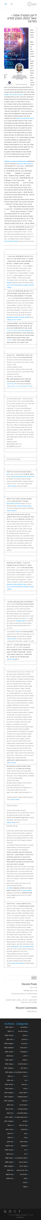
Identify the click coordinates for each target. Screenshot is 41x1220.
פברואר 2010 (9, 1150)
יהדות (25, 1076)
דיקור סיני (34, 997)
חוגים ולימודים (22, 1064)
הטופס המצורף (20, 621)
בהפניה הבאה (15, 799)
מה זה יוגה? (33, 987)
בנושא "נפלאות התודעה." (14, 330)
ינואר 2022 (9, 1039)
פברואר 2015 (9, 1084)
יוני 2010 (10, 1137)
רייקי (25, 1150)
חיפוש (34, 978)
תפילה (25, 1182)
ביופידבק (24, 1039)
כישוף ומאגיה (23, 1092)
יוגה (26, 1080)
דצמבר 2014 (9, 1088)
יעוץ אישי (24, 1084)
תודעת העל (23, 1174)
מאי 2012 (10, 1105)
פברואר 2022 (9, 1035)
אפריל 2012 (9, 1109)
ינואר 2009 (9, 1178)
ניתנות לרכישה (12, 486)
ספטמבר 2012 (8, 1101)
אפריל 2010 (9, 1146)
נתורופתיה (24, 1129)
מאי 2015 (10, 1080)
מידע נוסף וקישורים (21, 1117)
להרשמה (9, 340)
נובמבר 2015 (9, 1064)
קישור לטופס (11, 822)
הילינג (25, 1056)
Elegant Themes (20, 1215)
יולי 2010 (10, 1133)
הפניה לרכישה (11, 659)
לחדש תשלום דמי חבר (27, 946)
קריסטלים (24, 1146)
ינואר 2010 (9, 1154)
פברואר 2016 (9, 1052)
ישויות (25, 1088)
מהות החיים (23, 1105)
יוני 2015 (10, 1076)
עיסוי (25, 1133)
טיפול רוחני (23, 1068)
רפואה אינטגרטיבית (21, 1158)
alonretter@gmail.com (20, 161)
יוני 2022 (10, 1031)
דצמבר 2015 (9, 1060)
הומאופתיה (23, 1052)
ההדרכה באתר (11, 639)
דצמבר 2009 (9, 1158)
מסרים (25, 1121)
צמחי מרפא (23, 1141)
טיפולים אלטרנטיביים (20, 1072)
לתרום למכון (15, 946)
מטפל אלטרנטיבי (22, 1113)
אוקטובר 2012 (8, 1097)
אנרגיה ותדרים (22, 1031)
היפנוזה (24, 1060)
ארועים (25, 1035)
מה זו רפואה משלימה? (30, 990)
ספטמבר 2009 (8, 1166)
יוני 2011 (10, 1125)
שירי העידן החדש (22, 1170)
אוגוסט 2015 (9, 1072)
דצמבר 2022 (9, 1027)
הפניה (17, 631)
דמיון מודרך (23, 1047)
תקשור (25, 1186)
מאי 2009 (10, 1170)
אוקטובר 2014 (8, 1092)
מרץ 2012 (10, 1113)
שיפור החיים (23, 1166)
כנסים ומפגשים (22, 1097)
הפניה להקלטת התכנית (19, 584)
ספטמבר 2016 (8, 1047)
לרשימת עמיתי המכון (18, 963)
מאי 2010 (10, 1141)
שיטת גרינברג (23, 1162)
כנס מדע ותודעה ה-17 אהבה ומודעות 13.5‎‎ (24, 994)
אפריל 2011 (9, 1129)
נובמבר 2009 (9, 1162)
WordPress (20, 1217)
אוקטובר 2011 (8, 1121)
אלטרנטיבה (23, 1027)
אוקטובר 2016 (8, 1043)
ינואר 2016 (9, 1056)
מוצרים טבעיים (22, 1109)
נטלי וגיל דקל (23, 1125)
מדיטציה (24, 1101)
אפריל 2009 (9, 1174)
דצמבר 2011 (9, 1117)
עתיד (25, 1137)
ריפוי (25, 1154)
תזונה (25, 1178)
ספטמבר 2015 (8, 1068)
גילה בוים (24, 1043)
